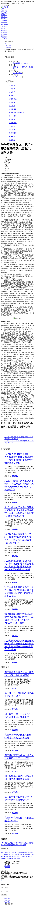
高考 (23, 67)
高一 (14, 77)
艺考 (27, 67)
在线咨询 (7, 898)
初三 (20, 73)
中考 (20, 67)
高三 (20, 77)
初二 (17, 73)
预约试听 (7, 902)
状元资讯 (9, 45)
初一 (14, 73)
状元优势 (4, 13)
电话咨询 (7, 900)
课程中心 (4, 15)
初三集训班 (24, 63)
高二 (17, 77)
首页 (2, 9)
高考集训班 (16, 63)
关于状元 (4, 38)
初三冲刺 (16, 67)
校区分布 (4, 11)
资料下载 (4, 36)
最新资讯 (4, 17)
